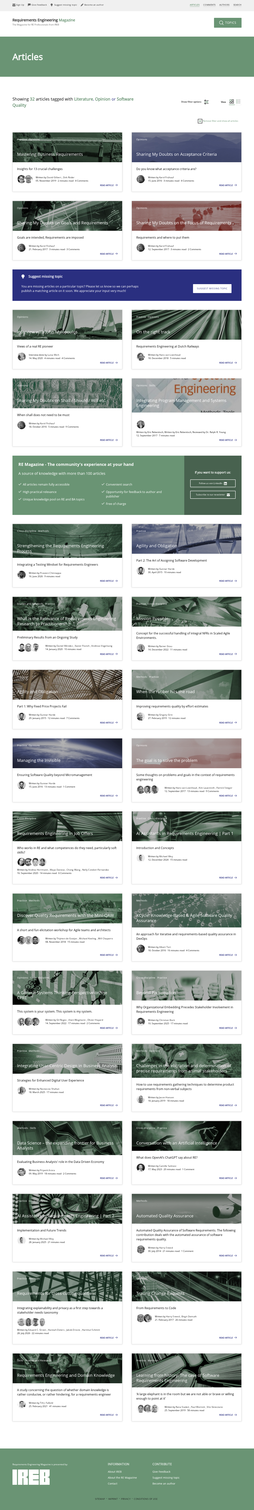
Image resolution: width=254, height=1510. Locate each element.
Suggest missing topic (212, 288)
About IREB (115, 1471)
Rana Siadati (183, 1407)
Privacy (126, 1499)
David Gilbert (54, 177)
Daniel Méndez (65, 645)
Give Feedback (161, 1471)
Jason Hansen (166, 1097)
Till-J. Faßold (46, 1402)
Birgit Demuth (189, 1316)
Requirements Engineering (43, 21)
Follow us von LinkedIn (211, 483)
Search (237, 4)
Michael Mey (166, 856)
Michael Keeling (88, 938)
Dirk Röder (69, 177)
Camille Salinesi (167, 1166)
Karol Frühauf (166, 177)
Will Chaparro (105, 938)
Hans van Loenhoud (170, 354)
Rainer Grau (165, 646)
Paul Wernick (198, 1407)
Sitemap (100, 1499)
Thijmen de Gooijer (67, 938)
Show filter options (191, 101)
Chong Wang (74, 869)
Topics (230, 23)
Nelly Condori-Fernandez (95, 869)
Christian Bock (167, 1020)
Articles (195, 4)
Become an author (163, 1483)
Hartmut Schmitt (91, 1329)
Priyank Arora (47, 1170)
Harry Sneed (166, 1247)
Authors (224, 4)
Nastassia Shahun (50, 1088)
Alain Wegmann (77, 1019)
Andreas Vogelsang (101, 645)
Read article (107, 185)
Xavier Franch (82, 645)
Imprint (113, 1499)
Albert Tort (165, 947)
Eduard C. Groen (37, 1329)
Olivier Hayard (95, 1019)
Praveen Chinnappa (50, 573)
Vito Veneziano (215, 1407)
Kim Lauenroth (207, 787)
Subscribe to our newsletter (211, 494)
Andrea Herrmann (38, 869)
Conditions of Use (145, 1499)
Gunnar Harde (167, 568)
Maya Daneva (57, 869)
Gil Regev (62, 1019)
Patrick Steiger (224, 787)
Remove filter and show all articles (220, 120)
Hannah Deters (56, 1329)
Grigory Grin (166, 714)
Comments (209, 4)
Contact (112, 1483)
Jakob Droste (73, 1329)
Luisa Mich (53, 354)
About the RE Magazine (122, 1477)
